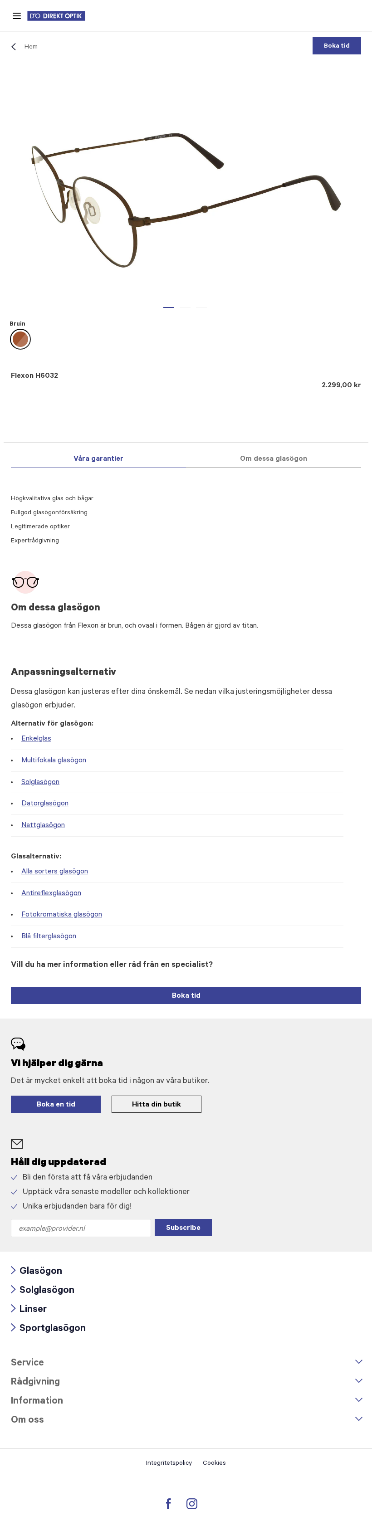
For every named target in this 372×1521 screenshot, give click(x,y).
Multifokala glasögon (53, 761)
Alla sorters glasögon (54, 872)
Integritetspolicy (169, 1463)
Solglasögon (40, 783)
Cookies (214, 1463)
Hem (31, 47)
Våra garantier (98, 459)
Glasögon (36, 1272)
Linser (29, 1310)
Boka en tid (56, 1105)
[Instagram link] (191, 1503)
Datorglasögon (45, 804)
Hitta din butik (156, 1105)
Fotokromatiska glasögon (61, 915)
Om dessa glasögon (273, 459)
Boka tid (337, 46)
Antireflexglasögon (51, 894)
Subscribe (183, 1228)
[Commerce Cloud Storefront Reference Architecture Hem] (60, 16)
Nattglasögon (43, 826)
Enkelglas (36, 739)
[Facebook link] (168, 1503)
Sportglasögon (48, 1329)
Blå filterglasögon (48, 937)
